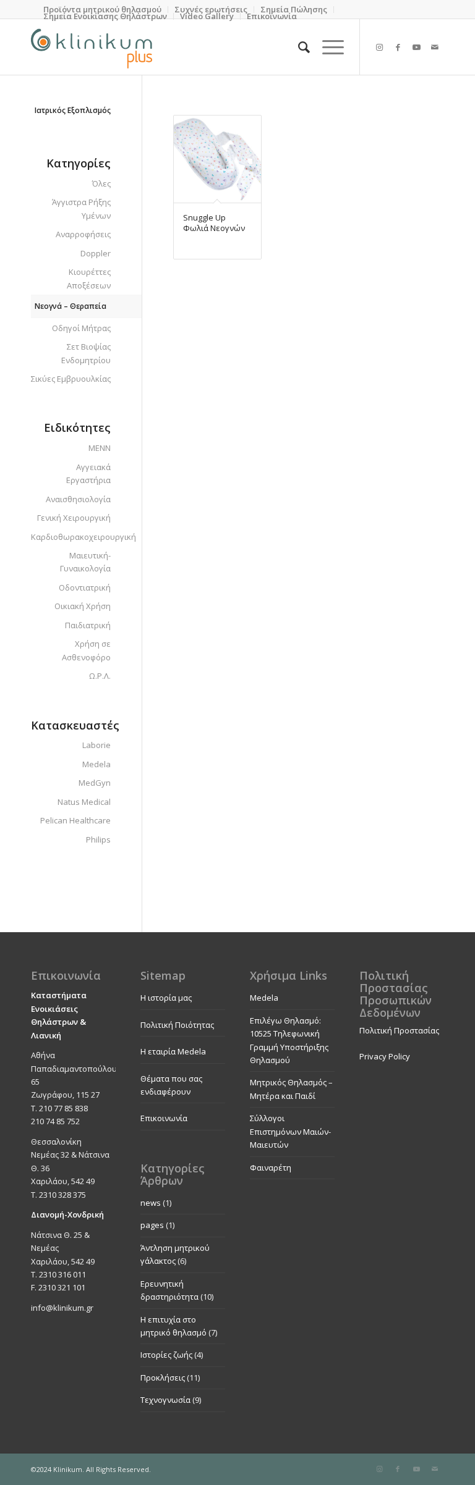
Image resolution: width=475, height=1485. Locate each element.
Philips (98, 839)
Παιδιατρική (88, 625)
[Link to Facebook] (397, 47)
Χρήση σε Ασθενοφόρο (86, 650)
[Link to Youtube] (416, 47)
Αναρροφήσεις (83, 234)
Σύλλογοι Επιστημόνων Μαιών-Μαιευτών (290, 1131)
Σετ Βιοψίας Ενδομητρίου (86, 353)
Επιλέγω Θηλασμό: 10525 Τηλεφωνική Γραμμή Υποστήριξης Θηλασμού (289, 1040)
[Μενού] (327, 47)
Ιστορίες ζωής (166, 1354)
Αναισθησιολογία (78, 499)
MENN (99, 447)
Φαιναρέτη (270, 1167)
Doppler (95, 253)
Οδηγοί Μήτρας (81, 328)
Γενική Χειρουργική (74, 517)
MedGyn (95, 782)
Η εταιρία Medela (173, 1051)
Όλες (101, 183)
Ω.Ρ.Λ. (100, 675)
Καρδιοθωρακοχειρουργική (71, 536)
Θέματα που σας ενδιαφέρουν (171, 1085)
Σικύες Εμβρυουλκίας (71, 378)
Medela (96, 764)
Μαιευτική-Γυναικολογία (85, 562)
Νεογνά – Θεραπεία (70, 306)
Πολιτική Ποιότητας (177, 1024)
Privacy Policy (384, 1056)
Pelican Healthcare (75, 820)
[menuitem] (105, 16)
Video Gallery (207, 16)
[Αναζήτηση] (298, 47)
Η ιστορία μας (166, 997)
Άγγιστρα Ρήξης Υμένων (81, 208)
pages (152, 1224)
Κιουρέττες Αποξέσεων (89, 278)
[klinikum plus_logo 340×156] (91, 47)
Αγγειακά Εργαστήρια (88, 473)
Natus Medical (84, 801)
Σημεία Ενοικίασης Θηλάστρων (105, 16)
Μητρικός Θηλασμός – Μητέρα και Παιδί (291, 1089)
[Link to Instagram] (379, 47)
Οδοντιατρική (85, 587)
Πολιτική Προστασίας (399, 1030)
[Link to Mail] (435, 47)
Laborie (96, 745)
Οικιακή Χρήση (82, 606)
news (150, 1202)
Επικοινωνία (272, 16)
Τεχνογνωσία (165, 1399)
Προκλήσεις (162, 1377)
